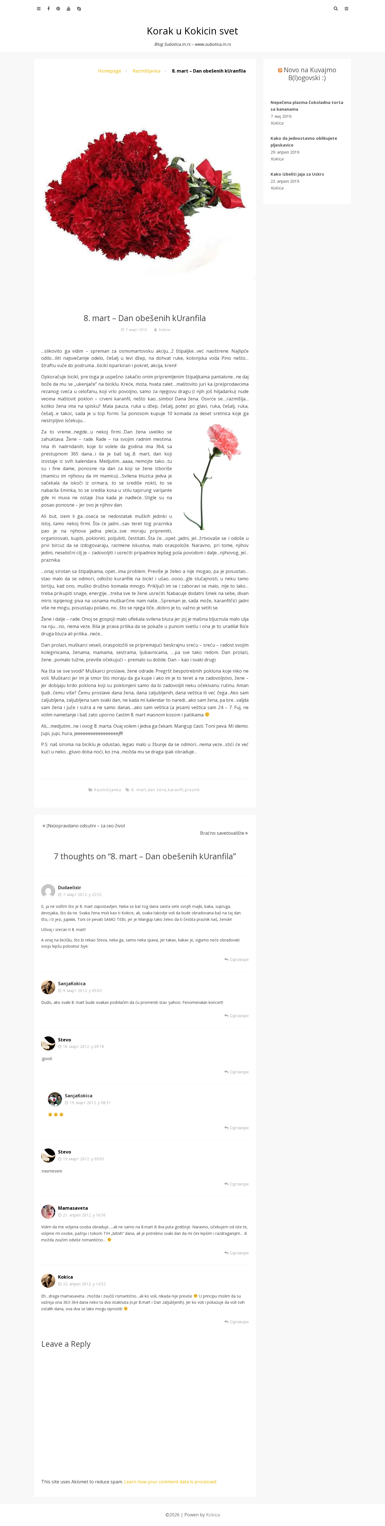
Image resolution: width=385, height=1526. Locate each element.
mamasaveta (73, 1208)
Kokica (164, 329)
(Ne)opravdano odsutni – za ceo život (86, 826)
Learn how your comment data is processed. (170, 1482)
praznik (192, 789)
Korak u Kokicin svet (192, 30)
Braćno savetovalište (222, 833)
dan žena (157, 789)
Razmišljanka (146, 71)
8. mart (138, 789)
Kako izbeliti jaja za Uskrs (297, 174)
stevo (64, 1040)
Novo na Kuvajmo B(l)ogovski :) (310, 74)
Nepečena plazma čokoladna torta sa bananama (307, 105)
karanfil (175, 789)
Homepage (109, 71)
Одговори (239, 959)
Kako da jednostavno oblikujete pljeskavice (304, 141)
